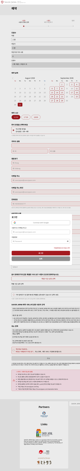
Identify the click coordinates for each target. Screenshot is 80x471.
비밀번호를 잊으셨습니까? (62, 248)
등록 (40, 258)
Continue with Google (41, 223)
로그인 (41, 253)
